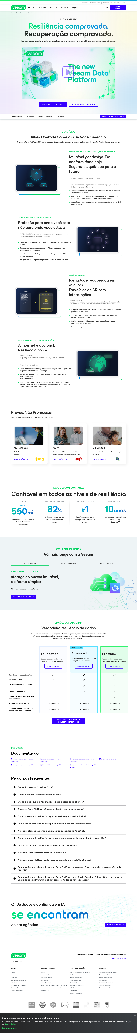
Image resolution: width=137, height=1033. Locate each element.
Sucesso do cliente (46, 977)
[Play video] (68, 72)
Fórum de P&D (45, 991)
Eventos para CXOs (104, 975)
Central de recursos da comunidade (51, 988)
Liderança (14, 975)
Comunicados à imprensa (18, 985)
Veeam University (46, 983)
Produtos (32, 7)
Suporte (116, 3)
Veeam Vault (73, 983)
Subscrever (117, 958)
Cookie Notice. (10, 1024)
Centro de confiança (17, 991)
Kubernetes (73, 991)
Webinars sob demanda (106, 983)
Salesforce (73, 988)
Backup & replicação (76, 993)
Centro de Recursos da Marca (20, 988)
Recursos (53, 7)
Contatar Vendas (95, 3)
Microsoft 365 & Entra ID (77, 985)
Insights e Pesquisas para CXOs (108, 972)
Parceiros (64, 7)
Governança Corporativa (18, 980)
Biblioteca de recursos (105, 977)
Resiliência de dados (76, 975)
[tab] (30, 563)
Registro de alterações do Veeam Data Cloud (54, 985)
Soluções (43, 7)
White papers (103, 980)
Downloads (85, 3)
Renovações (44, 980)
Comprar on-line (107, 3)
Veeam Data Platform (76, 977)
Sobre (13, 972)
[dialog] (68, 1023)
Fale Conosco (15, 983)
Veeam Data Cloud (75, 980)
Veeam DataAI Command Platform (80, 972)
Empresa (75, 7)
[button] (68, 1028)
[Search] (107, 7)
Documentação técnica (47, 975)
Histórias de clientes (105, 985)
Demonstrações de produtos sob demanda (111, 988)
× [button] (135, 1015)
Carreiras (14, 977)
